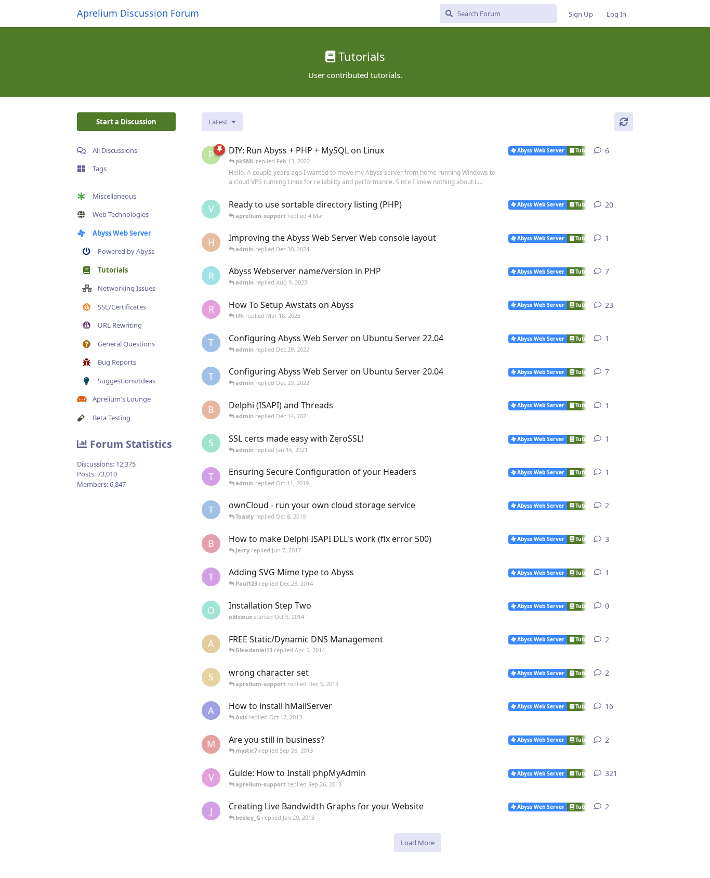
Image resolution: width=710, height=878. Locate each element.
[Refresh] (623, 121)
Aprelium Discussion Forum (138, 13)
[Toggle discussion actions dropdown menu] (629, 150)
